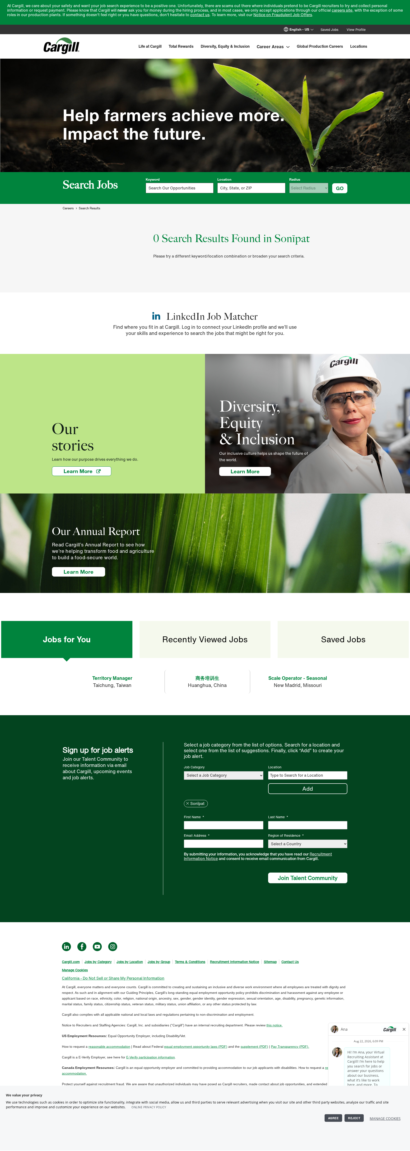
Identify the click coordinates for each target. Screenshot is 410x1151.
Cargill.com (71, 961)
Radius (294, 179)
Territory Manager (112, 678)
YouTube (97, 946)
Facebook (81, 946)
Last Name (278, 817)
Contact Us (290, 961)
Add (307, 789)
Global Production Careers (320, 46)
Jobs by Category (98, 961)
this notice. (274, 1025)
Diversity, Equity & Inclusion (225, 46)
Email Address (197, 835)
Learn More (87, 471)
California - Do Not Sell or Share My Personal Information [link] (113, 978)
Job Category (194, 767)
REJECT (354, 1118)
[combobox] (251, 188)
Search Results (89, 208)
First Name (194, 817)
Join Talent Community (308, 878)
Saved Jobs (329, 29)
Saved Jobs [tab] (343, 639)
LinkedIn (66, 946)
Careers (68, 208)
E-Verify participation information (150, 1057)
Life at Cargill (150, 46)
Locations (358, 46)
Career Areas (270, 46)
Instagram (112, 946)
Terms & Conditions (190, 961)
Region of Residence (286, 835)
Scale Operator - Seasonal (297, 678)
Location (224, 179)
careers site (342, 10)
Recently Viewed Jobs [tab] (204, 639)
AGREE (333, 1118)
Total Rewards (181, 46)
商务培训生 (207, 678)
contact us (200, 15)
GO (340, 188)
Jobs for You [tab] (67, 639)
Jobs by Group (159, 961)
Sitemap (270, 961)
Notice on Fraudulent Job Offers (282, 15)
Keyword (153, 179)
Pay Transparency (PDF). (290, 1046)
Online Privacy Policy (148, 1107)
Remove (187, 803)
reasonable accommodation (109, 1046)
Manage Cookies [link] (75, 970)
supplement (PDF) (254, 1046)
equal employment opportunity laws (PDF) (195, 1046)
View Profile (356, 29)
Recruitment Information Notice (234, 961)
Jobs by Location (129, 961)
